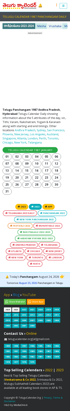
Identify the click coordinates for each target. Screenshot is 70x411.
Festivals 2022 (21, 225)
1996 (32, 346)
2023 (23, 206)
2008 (24, 320)
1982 (32, 356)
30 (56, 184)
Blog (16, 294)
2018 (56, 309)
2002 (16, 325)
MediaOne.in (21, 405)
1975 (32, 362)
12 (56, 163)
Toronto (52, 138)
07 (7, 163)
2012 (48, 315)
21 (27, 177)
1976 (24, 362)
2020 (40, 309)
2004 (56, 320)
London (33, 138)
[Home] (20, 6)
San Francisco (55, 130)
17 (46, 170)
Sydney (41, 130)
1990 (24, 351)
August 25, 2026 (28, 283)
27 (27, 184)
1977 (16, 362)
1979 (56, 356)
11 (46, 163)
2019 (48, 309)
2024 (7, 309)
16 (37, 170)
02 (17, 156)
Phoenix (8, 134)
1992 (7, 351)
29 (46, 184)
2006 (40, 320)
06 (56, 156)
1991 (16, 351)
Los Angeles (37, 134)
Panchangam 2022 (53, 213)
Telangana (35, 142)
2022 (37, 206)
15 (27, 170)
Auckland (52, 134)
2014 (32, 315)
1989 (32, 351)
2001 (24, 325)
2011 (56, 315)
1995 (40, 346)
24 (56, 177)
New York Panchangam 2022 (36, 219)
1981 (40, 356)
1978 (7, 362)
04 (37, 156)
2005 (48, 320)
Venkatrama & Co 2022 (20, 379)
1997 (24, 346)
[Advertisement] (35, 70)
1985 (7, 356)
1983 (24, 356)
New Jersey (21, 134)
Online (31, 333)
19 (7, 177)
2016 (16, 315)
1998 (16, 346)
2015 (24, 315)
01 (7, 156)
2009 (16, 320)
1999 (7, 346)
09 (27, 163)
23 (46, 177)
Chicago (8, 142)
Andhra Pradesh (25, 130)
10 (37, 163)
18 (56, 170)
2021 (32, 309)
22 (37, 177)
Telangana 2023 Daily (21, 213)
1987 (48, 351)
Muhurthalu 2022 (49, 225)
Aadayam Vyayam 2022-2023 (36, 238)
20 (17, 177)
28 (37, 184)
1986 (56, 351)
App (49, 206)
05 (46, 156)
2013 (40, 315)
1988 (40, 351)
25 (7, 184)
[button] (63, 6)
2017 (7, 315)
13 (7, 170)
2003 (7, 325)
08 (17, 163)
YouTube (29, 294)
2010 (7, 320)
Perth (42, 138)
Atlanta (21, 138)
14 (17, 170)
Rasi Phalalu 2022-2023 (36, 232)
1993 (56, 346)
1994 (48, 346)
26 (17, 184)
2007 (32, 320)
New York (20, 142)
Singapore (9, 138)
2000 (32, 325)
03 (27, 156)
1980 (48, 356)
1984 (16, 356)
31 (7, 191)
